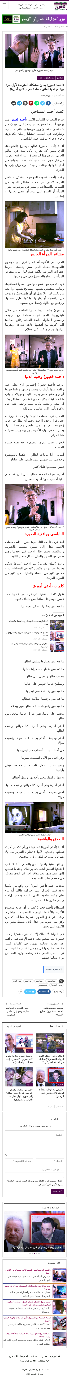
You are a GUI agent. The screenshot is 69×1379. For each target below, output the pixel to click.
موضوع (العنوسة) (56, 985)
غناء (40, 78)
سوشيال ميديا (26, 1361)
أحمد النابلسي (51, 981)
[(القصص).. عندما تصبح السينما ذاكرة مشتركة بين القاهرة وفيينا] (59, 1275)
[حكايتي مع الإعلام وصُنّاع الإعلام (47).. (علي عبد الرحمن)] (57, 647)
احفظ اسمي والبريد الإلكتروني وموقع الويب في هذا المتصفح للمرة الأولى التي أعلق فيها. (35, 1183)
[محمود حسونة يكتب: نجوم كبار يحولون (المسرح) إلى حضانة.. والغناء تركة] (57, 636)
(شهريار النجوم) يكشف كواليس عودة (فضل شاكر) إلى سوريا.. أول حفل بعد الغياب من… (32, 1246)
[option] (31, 1232)
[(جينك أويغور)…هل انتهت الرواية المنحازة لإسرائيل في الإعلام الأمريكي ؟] (57, 625)
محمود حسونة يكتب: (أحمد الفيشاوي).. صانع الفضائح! (51, 1011)
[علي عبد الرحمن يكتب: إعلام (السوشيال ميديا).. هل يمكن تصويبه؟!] (59, 1291)
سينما (22, 1356)
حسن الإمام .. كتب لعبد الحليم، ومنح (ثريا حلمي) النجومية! (18, 1011)
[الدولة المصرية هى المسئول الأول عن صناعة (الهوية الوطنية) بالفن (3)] (59, 1323)
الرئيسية (53, 1356)
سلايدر (60, 78)
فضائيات (41, 1361)
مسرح (12, 1356)
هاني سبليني (43, 985)
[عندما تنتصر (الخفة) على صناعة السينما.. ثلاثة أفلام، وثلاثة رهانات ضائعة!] (59, 1339)
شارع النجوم (49, 78)
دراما (42, 1356)
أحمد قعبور (39, 981)
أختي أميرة (28, 981)
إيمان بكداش (17, 981)
